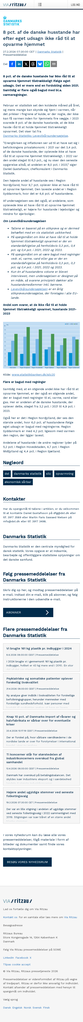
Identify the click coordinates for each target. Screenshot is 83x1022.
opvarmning (65, 473)
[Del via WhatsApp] (47, 64)
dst (7, 473)
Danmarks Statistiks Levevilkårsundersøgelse (35, 136)
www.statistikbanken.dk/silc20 (33, 374)
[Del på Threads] (33, 64)
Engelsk (17, 1007)
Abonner (13, 612)
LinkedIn (8, 957)
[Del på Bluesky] (40, 64)
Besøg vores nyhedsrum (27, 862)
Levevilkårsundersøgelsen (29, 289)
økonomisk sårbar (18, 482)
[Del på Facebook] (12, 64)
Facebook (21, 957)
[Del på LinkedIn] (19, 64)
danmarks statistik (28, 473)
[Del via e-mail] (54, 64)
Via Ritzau (70, 917)
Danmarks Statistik (49, 51)
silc (48, 473)
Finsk (46, 1007)
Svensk (37, 1007)
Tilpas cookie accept (16, 964)
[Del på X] (26, 64)
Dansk (7, 1007)
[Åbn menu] (40, 4)
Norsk (27, 1007)
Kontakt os (10, 917)
